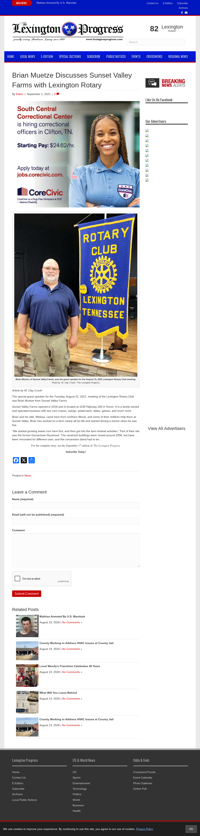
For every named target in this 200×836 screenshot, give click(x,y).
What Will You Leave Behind (58, 692)
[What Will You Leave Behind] (27, 701)
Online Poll (139, 788)
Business (78, 805)
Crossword (154, 56)
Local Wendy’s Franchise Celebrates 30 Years (69, 666)
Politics (77, 794)
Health (77, 810)
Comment (18, 530)
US (74, 772)
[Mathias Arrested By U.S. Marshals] (27, 625)
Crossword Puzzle (144, 772)
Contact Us (152, 3)
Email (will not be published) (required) (38, 514)
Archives (183, 8)
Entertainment (81, 783)
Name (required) (22, 499)
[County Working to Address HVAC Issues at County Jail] (27, 650)
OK (191, 829)
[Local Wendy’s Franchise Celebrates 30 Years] (27, 675)
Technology (80, 788)
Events (136, 56)
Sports (77, 777)
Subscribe (182, 3)
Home (10, 56)
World (76, 799)
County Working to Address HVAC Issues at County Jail (76, 643)
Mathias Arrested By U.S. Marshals (57, 2)
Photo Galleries (142, 783)
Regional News (178, 56)
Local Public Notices (24, 799)
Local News (27, 56)
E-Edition (168, 3)
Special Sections (70, 56)
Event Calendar (142, 777)
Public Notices (116, 56)
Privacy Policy (144, 829)
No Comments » (72, 622)
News (27, 475)
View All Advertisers (166, 428)
